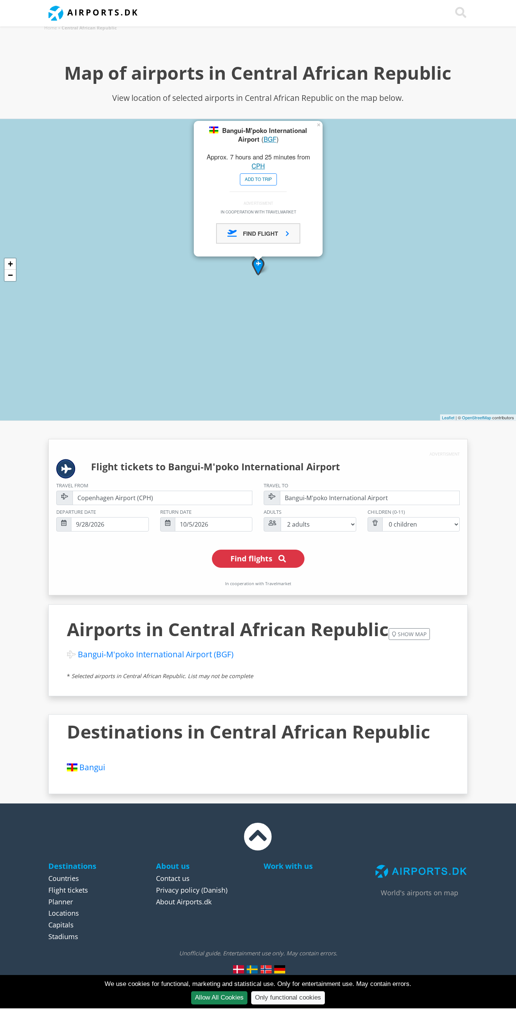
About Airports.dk (184, 901)
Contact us (173, 878)
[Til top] (258, 843)
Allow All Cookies (219, 997)
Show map (411, 634)
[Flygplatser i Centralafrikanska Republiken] (252, 969)
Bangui (92, 767)
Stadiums (63, 936)
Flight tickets (68, 890)
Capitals (61, 924)
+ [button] (10, 264)
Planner (60, 901)
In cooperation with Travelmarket (258, 212)
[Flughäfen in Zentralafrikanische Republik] (279, 969)
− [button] (10, 275)
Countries (63, 878)
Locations (63, 913)
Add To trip (258, 179)
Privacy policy (177, 890)
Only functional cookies (288, 997)
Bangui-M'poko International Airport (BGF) (155, 654)
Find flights (251, 558)
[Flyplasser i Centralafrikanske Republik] (266, 969)
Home (50, 28)
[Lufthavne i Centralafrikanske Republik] (238, 969)
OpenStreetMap (476, 417)
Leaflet (448, 417)
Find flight (261, 233)
